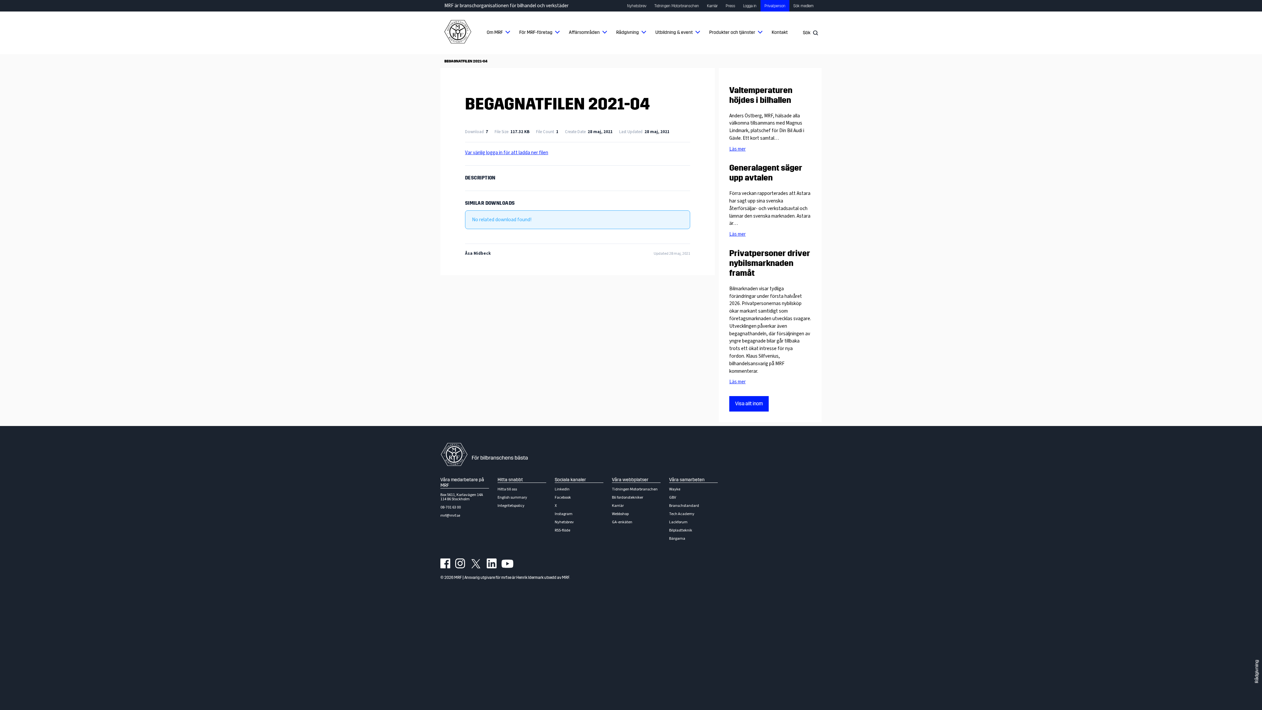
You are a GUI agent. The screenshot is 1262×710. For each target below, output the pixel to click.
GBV (672, 497)
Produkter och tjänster (732, 32)
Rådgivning (627, 32)
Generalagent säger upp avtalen (765, 173)
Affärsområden (584, 32)
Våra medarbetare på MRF (462, 482)
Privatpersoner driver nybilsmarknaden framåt (769, 263)
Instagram (564, 514)
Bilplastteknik (680, 530)
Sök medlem (803, 6)
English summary (512, 497)
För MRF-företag (535, 32)
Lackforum (678, 522)
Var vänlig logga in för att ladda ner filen (506, 152)
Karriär (712, 6)
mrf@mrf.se (450, 515)
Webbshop (620, 514)
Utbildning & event (674, 32)
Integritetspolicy (511, 506)
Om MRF (495, 32)
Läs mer (737, 149)
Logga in (750, 6)
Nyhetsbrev (636, 6)
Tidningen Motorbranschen (676, 6)
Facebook (563, 497)
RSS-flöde (562, 530)
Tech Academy (681, 514)
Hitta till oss (507, 489)
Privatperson (774, 6)
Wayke (674, 489)
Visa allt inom (749, 404)
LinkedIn (562, 489)
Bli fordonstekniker (627, 497)
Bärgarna (677, 538)
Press (730, 6)
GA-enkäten (622, 522)
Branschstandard (684, 506)
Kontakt (780, 32)
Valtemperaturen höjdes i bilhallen (760, 95)
